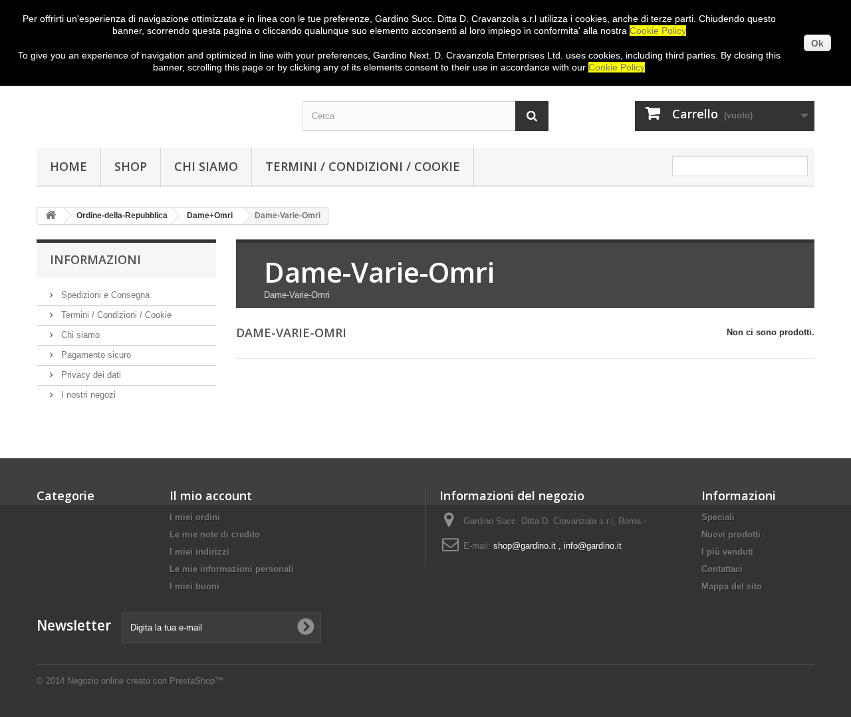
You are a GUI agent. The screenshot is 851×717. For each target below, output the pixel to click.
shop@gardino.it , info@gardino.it (557, 546)
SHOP (130, 166)
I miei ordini (195, 517)
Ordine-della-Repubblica (122, 215)
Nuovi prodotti (731, 534)
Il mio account (211, 495)
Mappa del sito (731, 586)
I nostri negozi (87, 395)
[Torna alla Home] (50, 216)
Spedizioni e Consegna (104, 295)
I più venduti (727, 552)
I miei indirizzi (199, 552)
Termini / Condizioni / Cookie (362, 166)
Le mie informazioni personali (232, 569)
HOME (68, 166)
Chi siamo (206, 166)
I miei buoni (194, 586)
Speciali (718, 517)
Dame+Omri (210, 215)
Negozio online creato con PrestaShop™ (145, 681)
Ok (817, 43)
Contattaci (722, 569)
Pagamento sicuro (95, 355)
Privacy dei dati (90, 375)
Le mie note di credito (215, 534)
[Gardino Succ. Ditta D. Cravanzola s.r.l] (160, 104)
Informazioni (95, 259)
